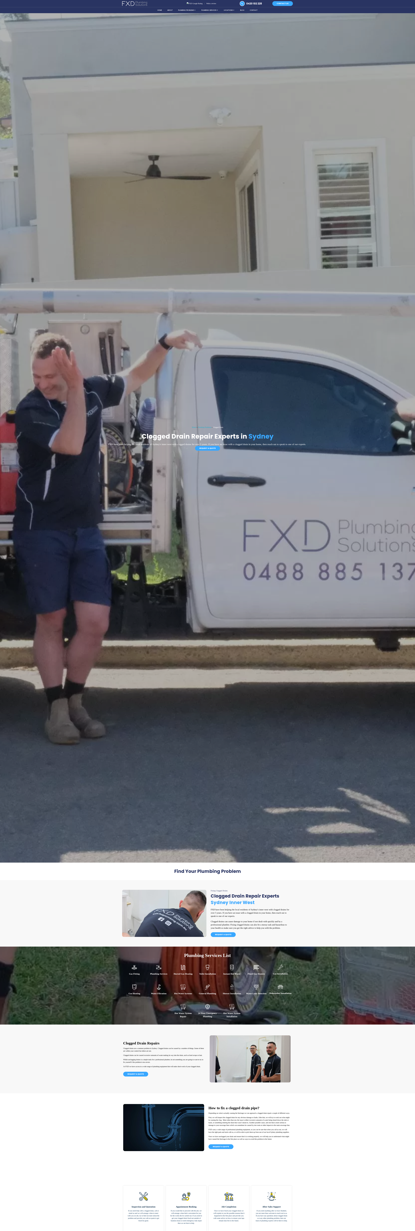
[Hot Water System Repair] (183, 1007)
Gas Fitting (134, 974)
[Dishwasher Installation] (280, 987)
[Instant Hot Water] (232, 967)
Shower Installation (232, 993)
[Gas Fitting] (134, 967)
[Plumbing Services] (158, 967)
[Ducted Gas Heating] (183, 967)
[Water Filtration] (158, 987)
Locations (228, 10)
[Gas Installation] (280, 967)
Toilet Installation (207, 974)
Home (159, 10)
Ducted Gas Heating (183, 974)
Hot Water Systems (183, 993)
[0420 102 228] (242, 3)
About (170, 10)
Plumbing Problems (186, 10)
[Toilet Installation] (207, 967)
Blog (242, 10)
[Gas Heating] (134, 987)
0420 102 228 (254, 3)
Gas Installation (280, 974)
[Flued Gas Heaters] (256, 967)
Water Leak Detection (256, 993)
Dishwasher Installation (280, 993)
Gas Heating (134, 993)
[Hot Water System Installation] (232, 1007)
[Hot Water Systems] (183, 987)
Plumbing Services (208, 10)
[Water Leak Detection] (256, 987)
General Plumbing (207, 993)
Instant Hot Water (231, 974)
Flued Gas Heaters (256, 974)
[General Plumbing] (207, 987)
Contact (254, 10)
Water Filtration (158, 993)
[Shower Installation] (232, 987)
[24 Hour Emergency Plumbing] (207, 1007)
